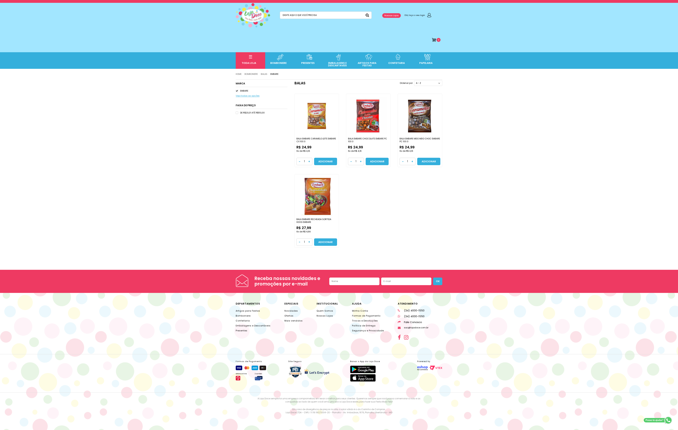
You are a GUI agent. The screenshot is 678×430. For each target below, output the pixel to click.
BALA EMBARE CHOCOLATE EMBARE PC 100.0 (367, 140)
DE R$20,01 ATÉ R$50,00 (252, 112)
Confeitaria (243, 320)
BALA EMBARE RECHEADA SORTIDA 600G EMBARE (313, 221)
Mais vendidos (293, 320)
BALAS (264, 74)
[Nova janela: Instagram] (406, 337)
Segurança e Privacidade (368, 330)
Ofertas (288, 315)
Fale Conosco (413, 322)
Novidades (291, 310)
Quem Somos (325, 310)
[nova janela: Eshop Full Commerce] (422, 368)
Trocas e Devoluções (365, 320)
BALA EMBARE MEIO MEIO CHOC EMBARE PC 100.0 (420, 140)
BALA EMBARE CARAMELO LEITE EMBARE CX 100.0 (316, 140)
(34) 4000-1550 (414, 310)
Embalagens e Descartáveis (253, 325)
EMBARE (274, 74)
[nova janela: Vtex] (436, 368)
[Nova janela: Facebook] (399, 337)
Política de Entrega (364, 325)
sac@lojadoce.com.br (416, 327)
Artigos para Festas (248, 310)
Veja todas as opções (248, 96)
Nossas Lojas (391, 15)
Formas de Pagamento (366, 315)
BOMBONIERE (251, 74)
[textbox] (326, 15)
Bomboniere (243, 315)
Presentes (241, 330)
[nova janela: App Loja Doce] (365, 369)
